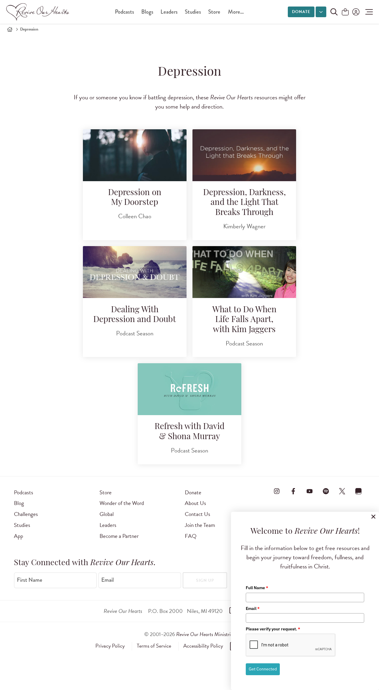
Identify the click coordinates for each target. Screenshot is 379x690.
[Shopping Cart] (345, 12)
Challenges (26, 514)
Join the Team (200, 525)
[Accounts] (355, 11)
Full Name (257, 587)
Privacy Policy (110, 646)
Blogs (147, 12)
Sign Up (205, 580)
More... (236, 12)
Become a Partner (119, 536)
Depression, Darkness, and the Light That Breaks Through (244, 203)
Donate (301, 12)
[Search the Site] (334, 12)
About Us (195, 503)
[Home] (10, 29)
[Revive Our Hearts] (38, 12)
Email (107, 580)
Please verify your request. (273, 629)
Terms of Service (154, 646)
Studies (193, 12)
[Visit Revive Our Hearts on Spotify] (325, 491)
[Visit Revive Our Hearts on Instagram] (276, 491)
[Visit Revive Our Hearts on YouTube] (309, 491)
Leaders (169, 12)
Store (214, 12)
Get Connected (263, 669)
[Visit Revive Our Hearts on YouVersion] (358, 491)
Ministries (205, 634)
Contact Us (197, 514)
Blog (19, 503)
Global (106, 514)
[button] (367, 11)
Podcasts (124, 12)
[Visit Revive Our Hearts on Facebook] (293, 491)
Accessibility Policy (203, 646)
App (18, 536)
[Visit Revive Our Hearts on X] (342, 491)
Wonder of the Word (121, 503)
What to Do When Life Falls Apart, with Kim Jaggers (244, 320)
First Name (29, 580)
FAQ (191, 536)
